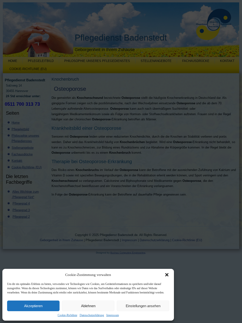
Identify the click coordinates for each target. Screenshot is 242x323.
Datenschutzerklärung (92, 315)
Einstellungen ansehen (143, 306)
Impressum (112, 315)
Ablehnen (88, 306)
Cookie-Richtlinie (67, 315)
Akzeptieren (33, 306)
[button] (166, 274)
